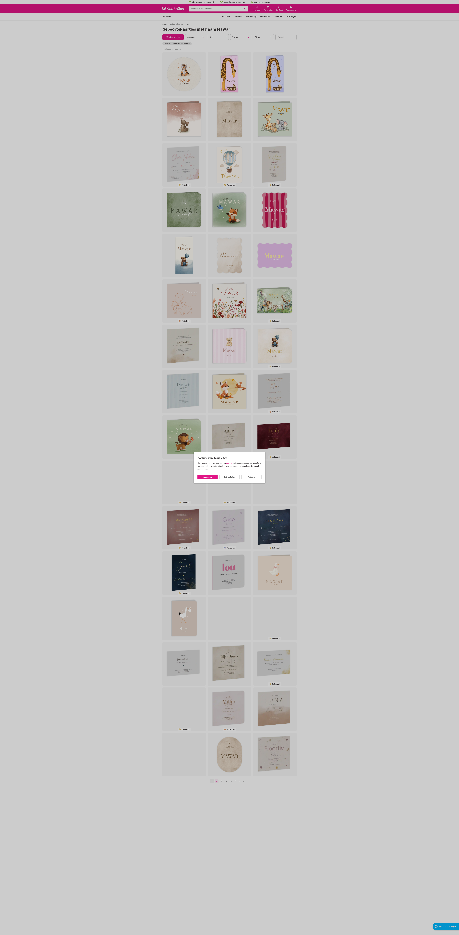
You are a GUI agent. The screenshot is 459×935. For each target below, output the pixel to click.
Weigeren (251, 477)
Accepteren (207, 477)
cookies (229, 463)
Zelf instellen (229, 477)
